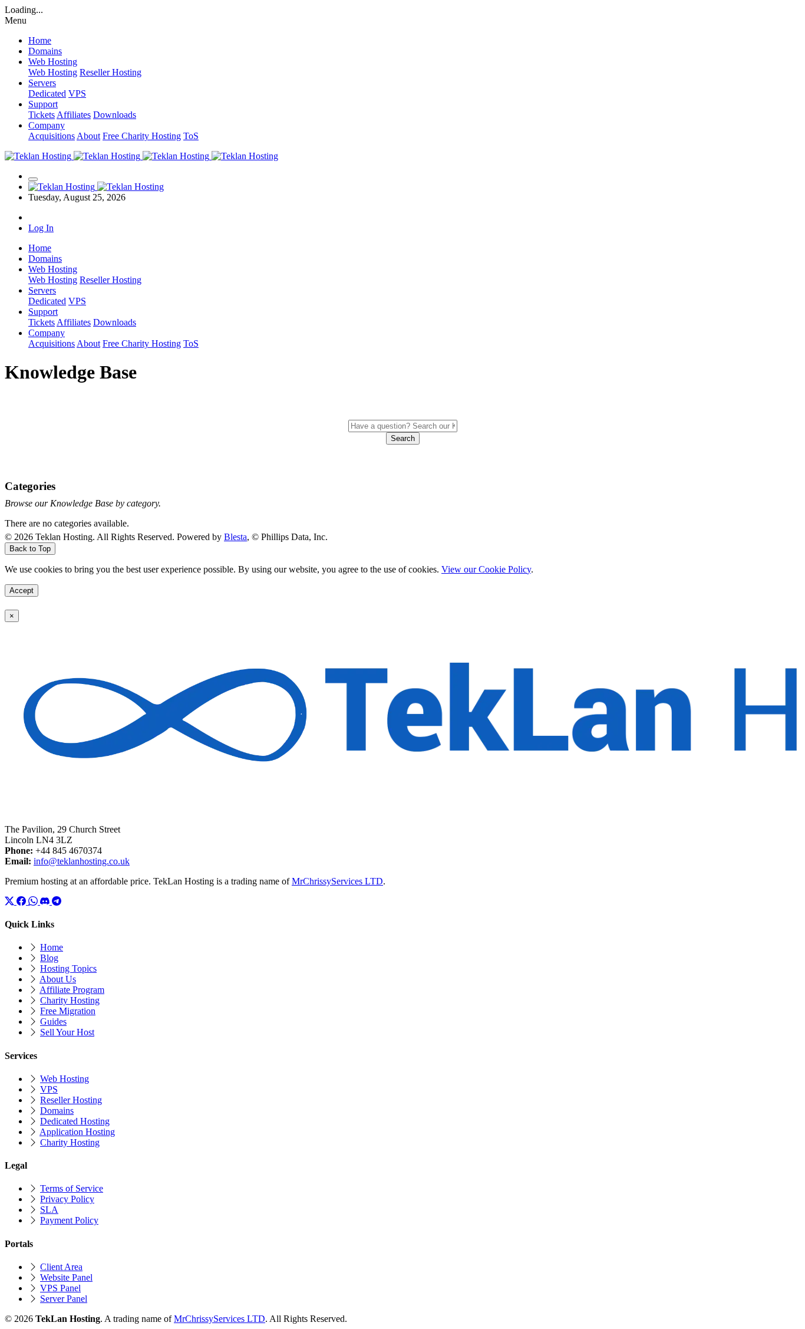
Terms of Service (71, 1188)
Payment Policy (69, 1220)
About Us (57, 979)
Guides (53, 1022)
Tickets (41, 115)
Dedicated (47, 93)
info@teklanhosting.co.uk (82, 861)
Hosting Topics (68, 968)
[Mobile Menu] (33, 179)
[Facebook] (22, 901)
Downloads (114, 115)
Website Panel (66, 1277)
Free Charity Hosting (142, 136)
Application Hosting (77, 1132)
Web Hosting (52, 72)
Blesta (235, 537)
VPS (77, 93)
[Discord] (46, 901)
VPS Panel (60, 1288)
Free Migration (67, 1011)
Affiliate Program (71, 990)
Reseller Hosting (110, 72)
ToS (191, 136)
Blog (49, 958)
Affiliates (74, 115)
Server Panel (63, 1299)
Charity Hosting (70, 1000)
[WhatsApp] (34, 901)
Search (403, 438)
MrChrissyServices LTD (337, 881)
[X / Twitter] (11, 901)
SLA (49, 1210)
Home (51, 947)
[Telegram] (56, 901)
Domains (57, 1111)
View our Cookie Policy (486, 569)
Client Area (61, 1267)
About (88, 136)
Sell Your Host (67, 1032)
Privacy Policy (67, 1199)
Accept (21, 590)
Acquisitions (51, 136)
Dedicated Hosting (75, 1121)
